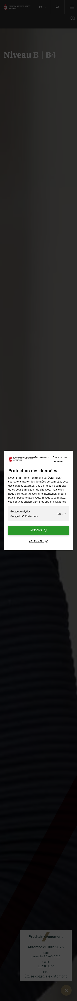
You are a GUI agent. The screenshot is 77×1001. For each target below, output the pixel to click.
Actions (36, 530)
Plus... (59, 513)
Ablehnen (36, 541)
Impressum (42, 457)
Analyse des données (60, 459)
